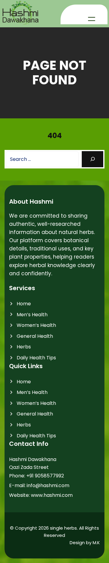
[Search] (92, 159)
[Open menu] (91, 19)
